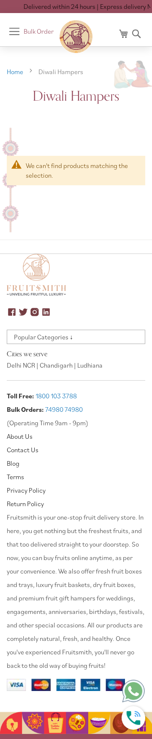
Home (15, 71)
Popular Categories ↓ (43, 337)
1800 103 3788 (56, 396)
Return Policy (25, 503)
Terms (15, 476)
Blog (13, 463)
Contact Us (22, 450)
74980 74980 (64, 409)
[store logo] (76, 36)
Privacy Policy (26, 490)
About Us (20, 436)
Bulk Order (39, 31)
